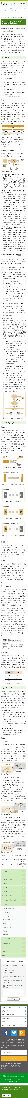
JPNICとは (4, 871)
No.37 (16, 10)
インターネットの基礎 (7, 879)
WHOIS (3, 955)
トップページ (4, 8)
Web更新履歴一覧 (6, 943)
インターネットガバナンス (8, 891)
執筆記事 (5, 931)
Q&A (3, 947)
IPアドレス (4, 875)
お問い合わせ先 (17, 985)
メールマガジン (6, 912)
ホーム (4, 1063)
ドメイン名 (4, 887)
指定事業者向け (6, 1018)
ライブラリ (11, 8)
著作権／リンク (4, 1065)
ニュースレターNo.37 (8, 17)
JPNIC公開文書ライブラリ (9, 919)
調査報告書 (5, 934)
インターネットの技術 (7, 895)
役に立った (8, 968)
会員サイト (5, 1021)
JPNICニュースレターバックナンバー (12, 1007)
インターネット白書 (8, 927)
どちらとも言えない (10, 972)
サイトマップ (5, 883)
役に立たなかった (9, 970)
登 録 (14, 1058)
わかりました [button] (6, 1095)
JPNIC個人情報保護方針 (15, 1065)
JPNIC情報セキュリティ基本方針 (8, 1067)
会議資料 (5, 923)
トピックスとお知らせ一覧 (8, 939)
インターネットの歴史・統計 (9, 900)
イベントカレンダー (6, 951)
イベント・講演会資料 (8, 908)
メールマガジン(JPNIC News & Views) (11, 1039)
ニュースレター (19, 8)
